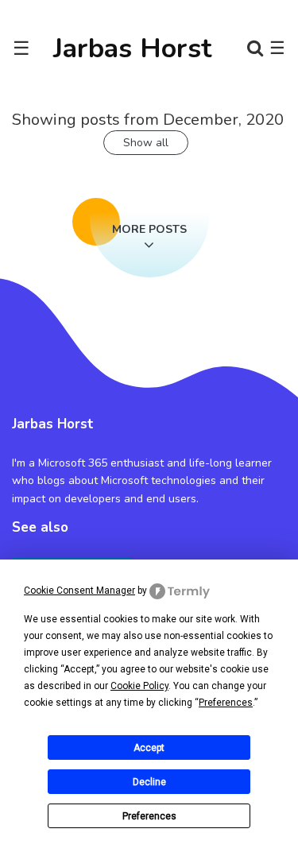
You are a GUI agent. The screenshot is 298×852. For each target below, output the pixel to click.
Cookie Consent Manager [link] (79, 590)
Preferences (149, 816)
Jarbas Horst (132, 48)
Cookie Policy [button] (139, 685)
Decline (149, 782)
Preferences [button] (226, 702)
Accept (149, 747)
